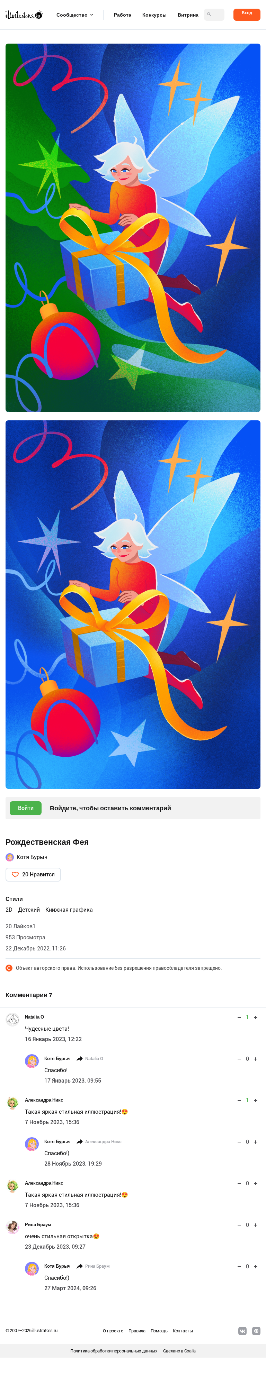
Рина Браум (38, 1224)
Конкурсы (154, 15)
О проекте (113, 1330)
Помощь (159, 1330)
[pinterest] (256, 1331)
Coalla (190, 1350)
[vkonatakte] (242, 1331)
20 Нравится (38, 874)
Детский (29, 909)
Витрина (188, 15)
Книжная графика (69, 909)
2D (9, 909)
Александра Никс (44, 1100)
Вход (247, 12)
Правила (136, 1330)
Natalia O (34, 1017)
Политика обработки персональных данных (114, 1350)
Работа (122, 15)
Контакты (183, 1330)
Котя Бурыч (32, 857)
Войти (26, 808)
